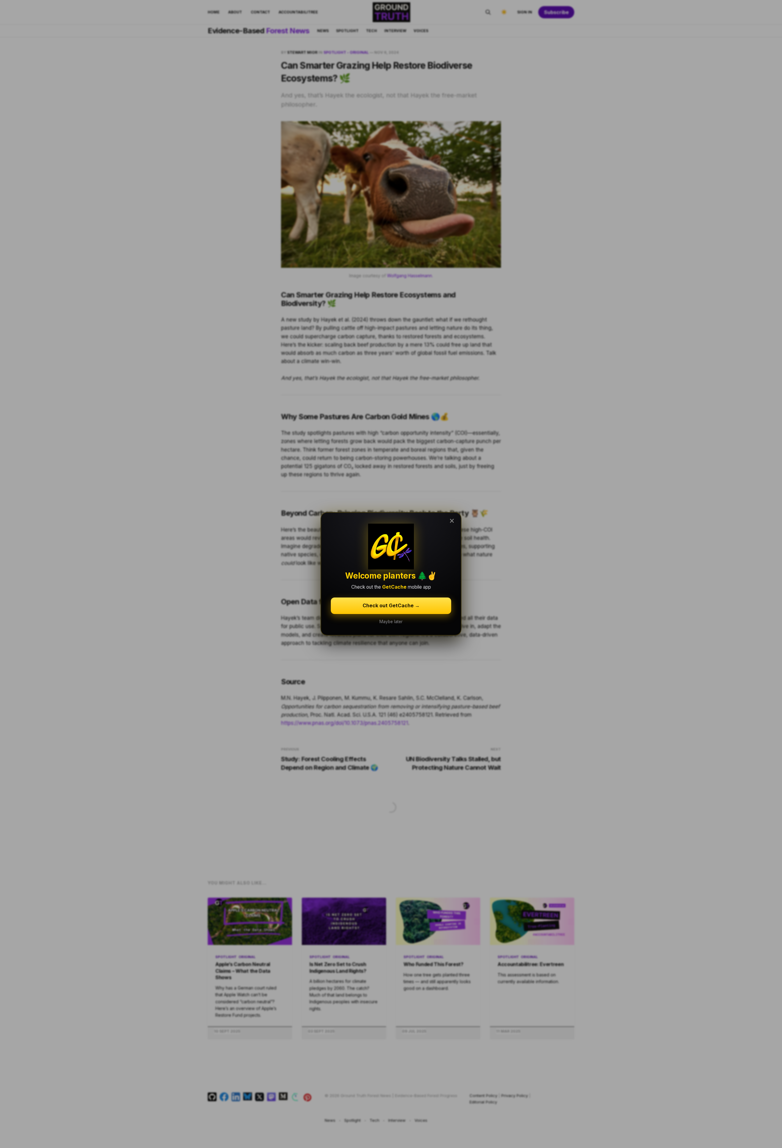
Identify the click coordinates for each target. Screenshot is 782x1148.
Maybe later (391, 621)
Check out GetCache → (391, 605)
